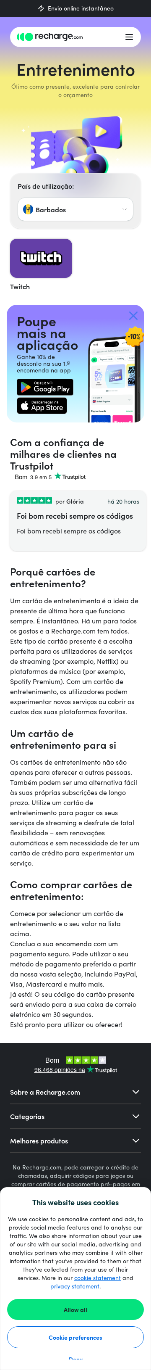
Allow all (75, 1309)
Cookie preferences (75, 1337)
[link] (45, 387)
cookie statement (97, 1278)
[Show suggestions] (124, 209)
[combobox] (75, 209)
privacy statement (74, 1286)
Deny (76, 1359)
